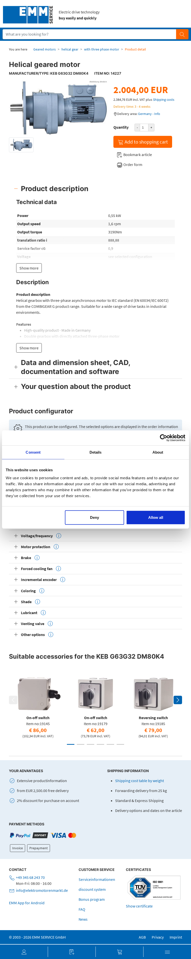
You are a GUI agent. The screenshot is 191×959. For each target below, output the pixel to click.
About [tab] (157, 452)
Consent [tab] (33, 452)
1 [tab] (70, 744)
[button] (24, 952)
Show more (29, 268)
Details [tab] (96, 452)
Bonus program (92, 899)
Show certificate (139, 906)
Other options (33, 634)
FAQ (82, 909)
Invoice (17, 848)
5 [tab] (110, 744)
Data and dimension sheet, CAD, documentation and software (75, 367)
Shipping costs (163, 99)
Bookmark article (137, 154)
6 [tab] (120, 744)
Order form (132, 164)
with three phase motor (101, 49)
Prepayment (38, 848)
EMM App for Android (27, 902)
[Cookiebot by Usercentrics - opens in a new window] (163, 438)
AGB (142, 937)
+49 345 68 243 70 (30, 877)
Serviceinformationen (97, 879)
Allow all (155, 517)
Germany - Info (149, 113)
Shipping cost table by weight (139, 780)
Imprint (176, 937)
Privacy (158, 937)
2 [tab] (80, 744)
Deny (94, 517)
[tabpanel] (38, 706)
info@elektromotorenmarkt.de (42, 890)
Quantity (121, 127)
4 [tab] (100, 744)
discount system (92, 889)
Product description (54, 188)
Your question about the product (76, 386)
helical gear (69, 49)
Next (178, 700)
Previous (13, 700)
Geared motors (44, 49)
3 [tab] (90, 744)
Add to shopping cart (146, 142)
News (83, 919)
